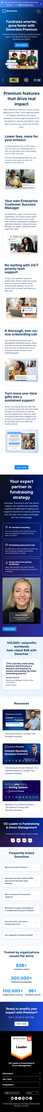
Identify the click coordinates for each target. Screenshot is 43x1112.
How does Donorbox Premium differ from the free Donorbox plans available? (19, 880)
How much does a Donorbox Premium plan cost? (16, 922)
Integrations (8, 1085)
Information (8, 1073)
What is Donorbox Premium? (16, 867)
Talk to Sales (9, 629)
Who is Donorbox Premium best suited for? (17, 895)
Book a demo (21, 45)
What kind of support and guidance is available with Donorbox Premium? (19, 909)
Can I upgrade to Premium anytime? (19, 935)
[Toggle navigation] (38, 11)
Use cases (7, 1079)
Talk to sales (21, 467)
